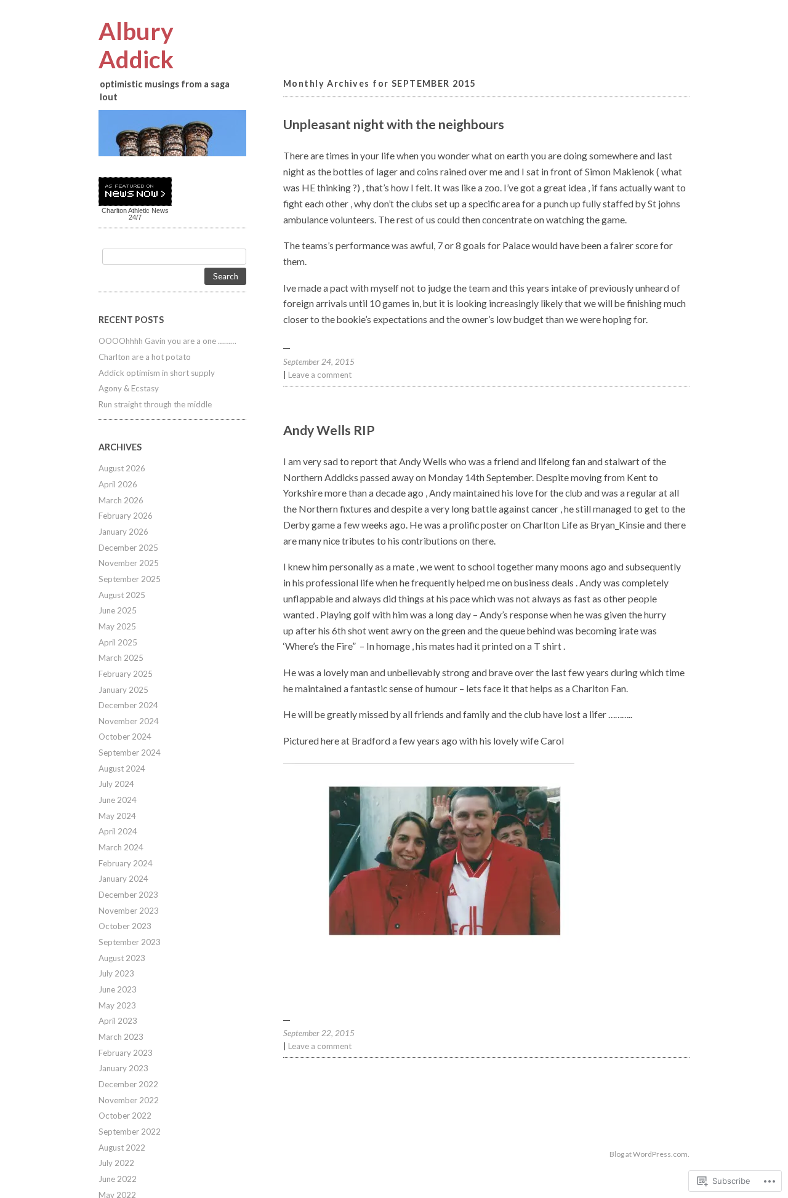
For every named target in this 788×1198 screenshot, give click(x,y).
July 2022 (116, 1163)
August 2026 (121, 468)
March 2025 (120, 658)
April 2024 (117, 831)
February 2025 (125, 674)
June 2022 (117, 1179)
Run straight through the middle (155, 404)
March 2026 (120, 500)
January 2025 (123, 690)
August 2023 (121, 958)
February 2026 (125, 516)
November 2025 (128, 563)
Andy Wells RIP (329, 430)
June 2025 (117, 610)
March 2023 (120, 1037)
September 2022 (129, 1131)
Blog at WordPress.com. (649, 1154)
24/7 (135, 217)
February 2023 (125, 1053)
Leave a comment (320, 375)
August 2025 (121, 595)
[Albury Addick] (172, 133)
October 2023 (124, 926)
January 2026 (123, 532)
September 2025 (129, 579)
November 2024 (128, 721)
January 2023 (123, 1068)
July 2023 (116, 973)
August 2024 (121, 768)
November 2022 (128, 1100)
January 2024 (123, 879)
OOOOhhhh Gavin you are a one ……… (167, 341)
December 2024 (128, 705)
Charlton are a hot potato (144, 357)
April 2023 (117, 1021)
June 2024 (117, 800)
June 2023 (117, 989)
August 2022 (121, 1147)
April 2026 (117, 484)
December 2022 (128, 1084)
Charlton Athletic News (135, 210)
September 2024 (129, 752)
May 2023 (117, 1005)
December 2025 (128, 548)
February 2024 (125, 863)
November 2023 (128, 911)
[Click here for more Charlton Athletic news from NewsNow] (135, 192)
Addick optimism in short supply (156, 373)
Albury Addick (136, 45)
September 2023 (129, 942)
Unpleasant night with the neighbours (393, 124)
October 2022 (124, 1115)
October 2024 (124, 736)
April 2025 (117, 642)
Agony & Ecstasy (128, 388)
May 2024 (117, 816)
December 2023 (128, 895)
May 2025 (117, 626)
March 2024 (120, 847)
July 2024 (116, 784)
